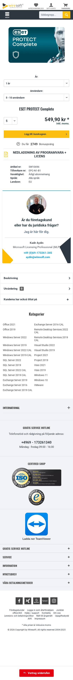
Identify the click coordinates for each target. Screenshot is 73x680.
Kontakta (46, 613)
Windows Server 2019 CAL (17, 355)
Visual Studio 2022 (44, 345)
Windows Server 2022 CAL (17, 350)
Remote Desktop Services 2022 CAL (51, 331)
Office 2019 (9, 329)
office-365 (17, 613)
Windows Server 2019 (15, 345)
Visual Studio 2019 (44, 350)
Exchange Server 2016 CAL (49, 324)
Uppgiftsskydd (62, 616)
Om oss (57, 613)
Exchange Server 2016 (15, 385)
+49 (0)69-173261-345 (38, 252)
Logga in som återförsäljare (40, 610)
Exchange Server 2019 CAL (17, 390)
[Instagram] (53, 600)
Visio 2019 (40, 370)
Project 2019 (41, 360)
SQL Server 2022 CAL (14, 370)
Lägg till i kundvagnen (35, 134)
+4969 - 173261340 (36, 442)
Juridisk (60, 610)
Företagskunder (16, 610)
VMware (38, 385)
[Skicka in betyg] (36, 113)
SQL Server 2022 (12, 360)
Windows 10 (41, 380)
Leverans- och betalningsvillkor (19, 616)
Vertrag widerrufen (39, 673)
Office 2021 (9, 324)
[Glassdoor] (36, 600)
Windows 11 (41, 375)
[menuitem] (65, 6)
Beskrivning (11, 278)
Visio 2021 (40, 365)
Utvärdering (13, 288)
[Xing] (27, 600)
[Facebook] (19, 600)
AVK (30, 618)
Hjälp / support (32, 613)
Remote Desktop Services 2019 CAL (51, 339)
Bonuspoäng (46, 144)
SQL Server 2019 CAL (14, 375)
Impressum (40, 618)
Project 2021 (41, 355)
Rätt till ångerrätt (44, 616)
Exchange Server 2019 (15, 380)
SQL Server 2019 (12, 365)
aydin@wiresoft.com (38, 257)
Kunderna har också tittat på (20, 299)
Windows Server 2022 (15, 337)
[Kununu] (45, 600)
